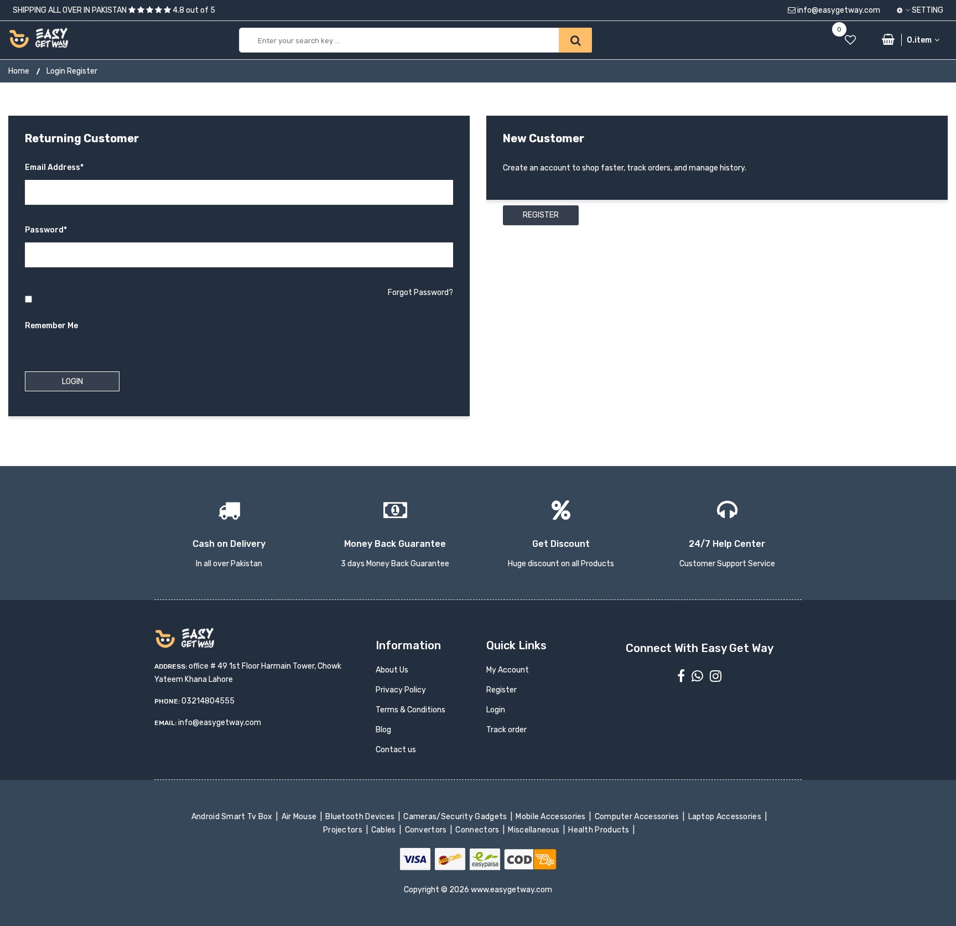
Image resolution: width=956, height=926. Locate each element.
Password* (46, 230)
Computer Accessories (638, 816)
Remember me (51, 325)
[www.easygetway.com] (38, 37)
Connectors (478, 830)
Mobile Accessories (551, 816)
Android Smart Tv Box (232, 816)
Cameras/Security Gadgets (456, 816)
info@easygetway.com (838, 10)
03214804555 (208, 701)
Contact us (396, 749)
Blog (383, 729)
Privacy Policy (401, 690)
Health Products (600, 830)
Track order (506, 729)
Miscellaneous (534, 830)
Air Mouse (299, 816)
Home (18, 71)
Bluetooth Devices (361, 816)
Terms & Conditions (410, 710)
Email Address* (54, 167)
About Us (392, 670)
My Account (507, 670)
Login (495, 710)
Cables (385, 830)
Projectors (343, 830)
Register (541, 215)
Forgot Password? (420, 292)
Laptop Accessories (725, 816)
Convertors (426, 830)
